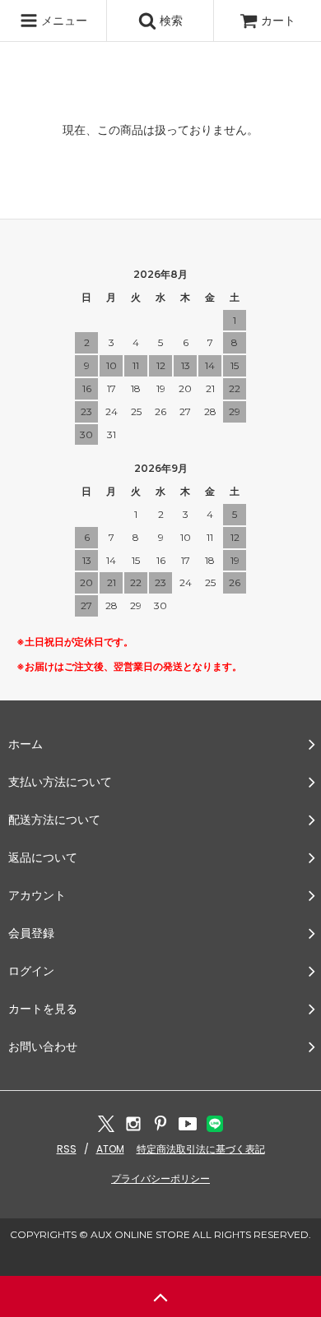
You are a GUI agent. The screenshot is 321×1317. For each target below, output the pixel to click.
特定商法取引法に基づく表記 (201, 1149)
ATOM (110, 1149)
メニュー (62, 20)
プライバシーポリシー (160, 1178)
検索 (169, 20)
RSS (67, 1149)
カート (278, 20)
